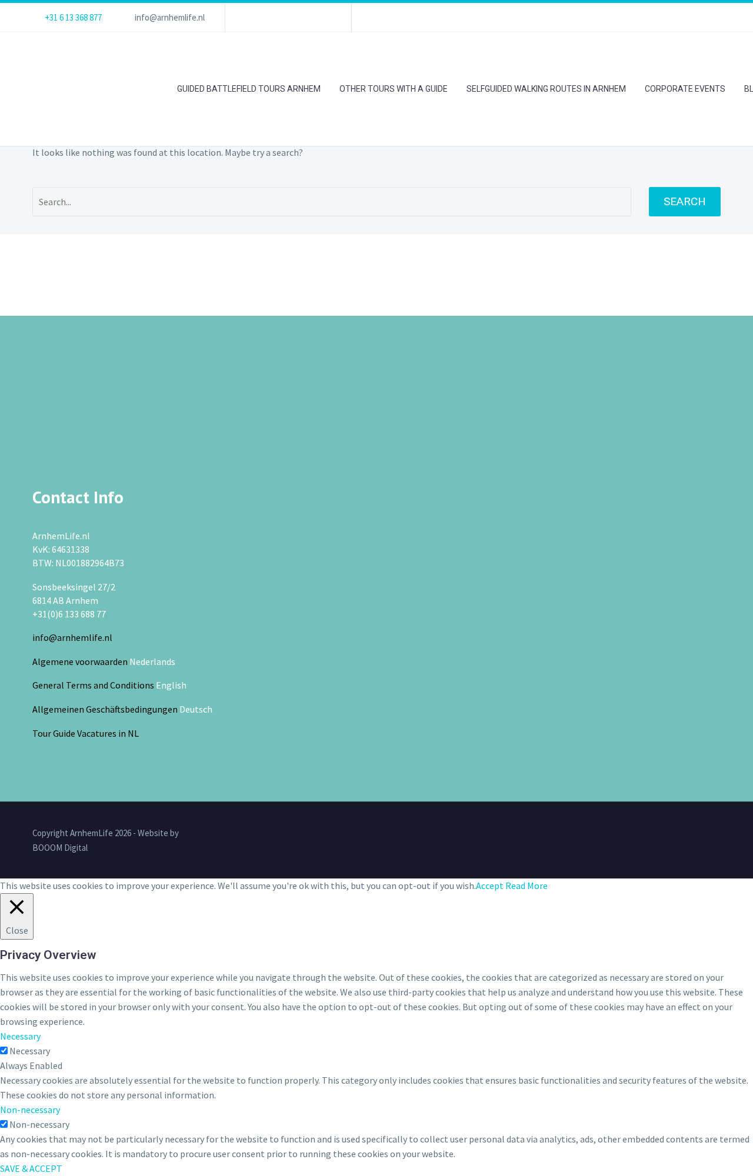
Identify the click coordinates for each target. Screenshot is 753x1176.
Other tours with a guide (393, 88)
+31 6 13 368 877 (73, 17)
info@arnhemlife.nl (170, 17)
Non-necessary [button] (30, 1109)
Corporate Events (685, 88)
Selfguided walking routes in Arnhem (546, 88)
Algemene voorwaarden (80, 661)
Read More (526, 885)
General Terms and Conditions (93, 685)
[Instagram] (305, 17)
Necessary (29, 1051)
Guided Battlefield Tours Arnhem (249, 88)
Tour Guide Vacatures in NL (85, 733)
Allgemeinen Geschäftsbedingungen (105, 709)
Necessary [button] (20, 1036)
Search (685, 201)
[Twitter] (287, 17)
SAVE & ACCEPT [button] (31, 1168)
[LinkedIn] (269, 17)
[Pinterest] (322, 17)
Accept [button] (490, 885)
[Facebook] (252, 17)
